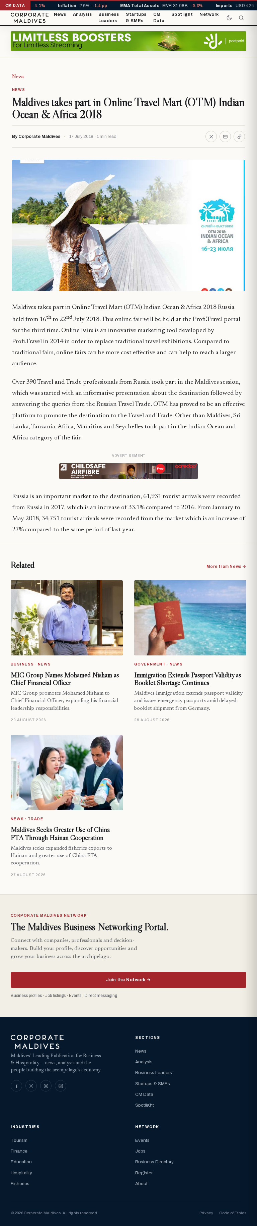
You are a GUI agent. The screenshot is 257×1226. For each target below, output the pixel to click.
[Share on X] (211, 136)
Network (209, 14)
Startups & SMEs (136, 17)
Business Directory (154, 1161)
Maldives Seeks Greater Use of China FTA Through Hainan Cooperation (60, 833)
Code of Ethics (232, 1213)
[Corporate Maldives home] (30, 18)
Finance (19, 1151)
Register (144, 1172)
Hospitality (21, 1172)
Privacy (206, 1213)
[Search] (241, 18)
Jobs (140, 1151)
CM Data (159, 17)
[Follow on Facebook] (16, 1085)
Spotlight (182, 14)
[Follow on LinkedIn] (60, 1085)
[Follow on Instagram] (46, 1085)
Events (142, 1140)
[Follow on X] (31, 1085)
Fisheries (20, 1183)
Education (21, 1161)
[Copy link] (239, 136)
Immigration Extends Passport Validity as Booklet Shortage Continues (187, 679)
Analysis (82, 14)
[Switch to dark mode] (229, 18)
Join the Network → (128, 979)
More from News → (226, 566)
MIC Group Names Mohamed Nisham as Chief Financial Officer (65, 679)
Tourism (19, 1140)
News (60, 14)
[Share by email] (225, 136)
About (141, 1183)
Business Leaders (108, 17)
